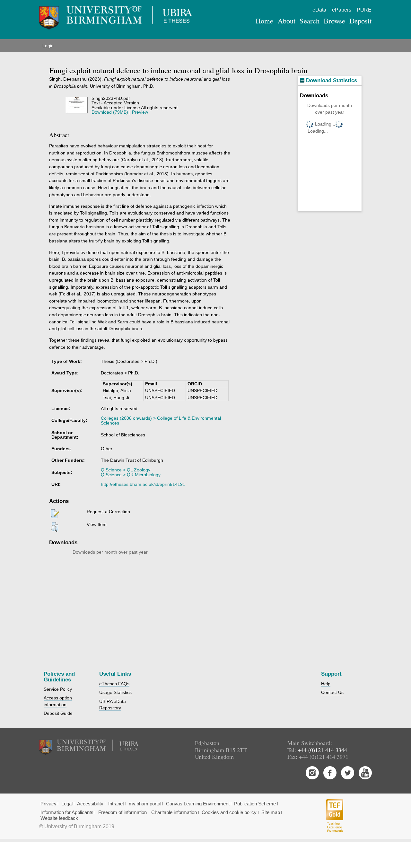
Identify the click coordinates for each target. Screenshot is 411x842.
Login (48, 45)
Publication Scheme (255, 803)
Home (264, 20)
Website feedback (59, 818)
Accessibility (90, 803)
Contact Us (332, 692)
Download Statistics (330, 80)
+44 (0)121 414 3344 (322, 750)
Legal (67, 803)
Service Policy (58, 689)
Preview (140, 112)
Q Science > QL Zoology (125, 469)
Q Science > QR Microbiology (131, 474)
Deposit (360, 20)
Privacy (48, 803)
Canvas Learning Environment (198, 803)
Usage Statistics (115, 692)
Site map (270, 812)
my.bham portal (145, 803)
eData (319, 10)
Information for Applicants (66, 812)
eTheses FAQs (114, 683)
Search (309, 20)
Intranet (116, 803)
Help (325, 683)
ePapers (341, 10)
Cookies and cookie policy (229, 812)
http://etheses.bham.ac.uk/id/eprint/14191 (143, 484)
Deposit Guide (58, 713)
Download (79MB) (110, 112)
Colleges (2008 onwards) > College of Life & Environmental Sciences (161, 420)
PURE (364, 10)
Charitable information (174, 812)
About (286, 20)
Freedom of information (122, 812)
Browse (334, 20)
